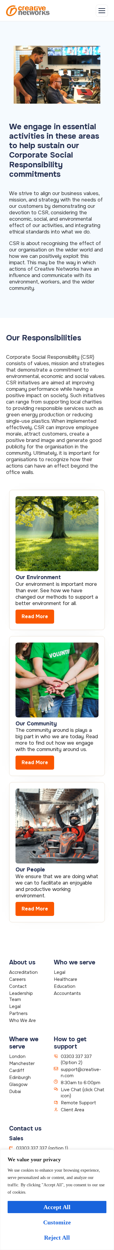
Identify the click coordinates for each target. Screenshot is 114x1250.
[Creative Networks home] (28, 10)
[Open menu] (102, 11)
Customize (57, 1222)
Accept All (57, 1207)
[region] (57, 1199)
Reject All (57, 1237)
